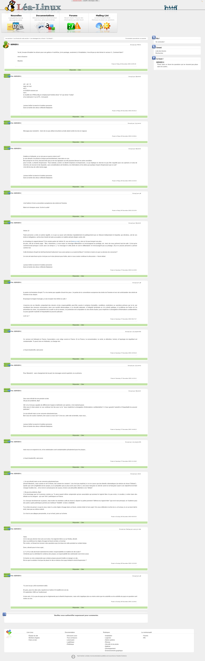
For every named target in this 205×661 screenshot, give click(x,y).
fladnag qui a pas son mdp (133, 529)
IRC (144, 638)
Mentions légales (34, 638)
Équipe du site (33, 636)
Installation (108, 636)
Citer (79, 70)
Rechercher (159, 53)
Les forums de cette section (21, 38)
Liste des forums (161, 51)
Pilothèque (70, 644)
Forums (145, 636)
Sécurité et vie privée (112, 644)
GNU (97, 0)
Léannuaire (70, 640)
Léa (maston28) (136, 331)
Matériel (107, 646)
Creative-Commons (121, 655)
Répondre (73, 70)
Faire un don (33, 640)
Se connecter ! (160, 42)
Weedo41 (138, 76)
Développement (110, 648)
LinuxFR (85, 0)
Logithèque (70, 642)
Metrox (139, 44)
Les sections (8, 38)
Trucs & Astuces (72, 638)
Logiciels (108, 638)
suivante (143, 38)
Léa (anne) (138, 123)
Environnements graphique (114, 651)
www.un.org (75, 241)
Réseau (107, 642)
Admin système (110, 640)
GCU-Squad (91, 0)
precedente (136, 38)
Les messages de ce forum (37, 38)
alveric (139, 473)
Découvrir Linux (72, 636)
